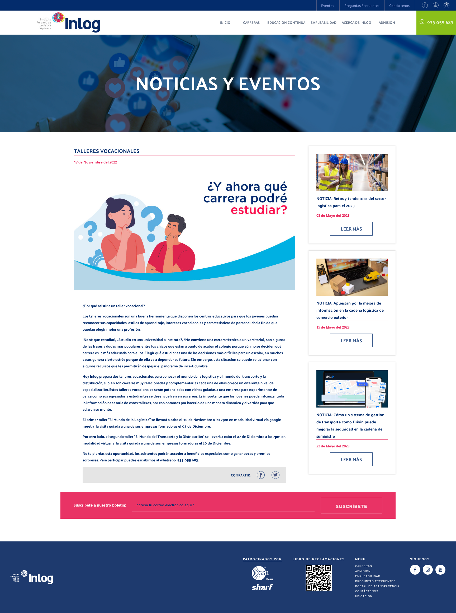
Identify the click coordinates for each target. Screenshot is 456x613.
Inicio (225, 22)
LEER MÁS (351, 228)
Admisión (387, 22)
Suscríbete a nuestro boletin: (100, 505)
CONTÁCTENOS (366, 591)
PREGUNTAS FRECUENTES (375, 581)
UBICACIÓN (363, 596)
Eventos (327, 5)
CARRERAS (363, 566)
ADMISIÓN (362, 571)
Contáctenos (399, 5)
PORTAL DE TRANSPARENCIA (377, 586)
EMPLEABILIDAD (323, 22)
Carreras (251, 22)
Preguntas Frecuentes (361, 5)
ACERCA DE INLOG (356, 22)
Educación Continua (286, 22)
